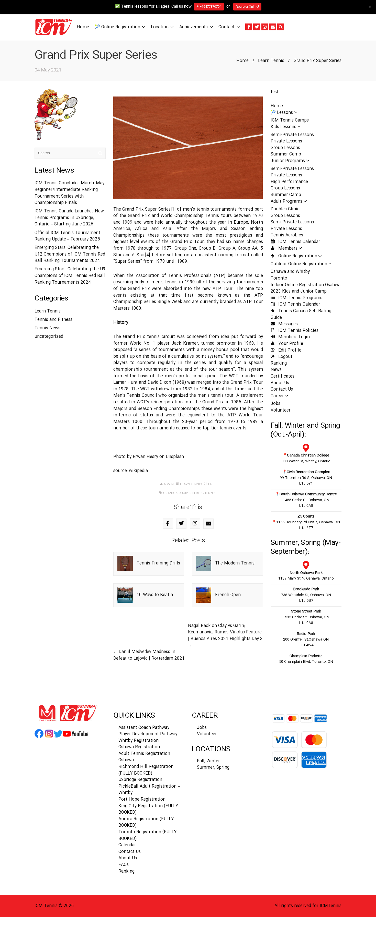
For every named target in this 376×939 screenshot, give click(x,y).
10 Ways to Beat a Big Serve (155, 603)
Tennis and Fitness (53, 319)
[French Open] (203, 595)
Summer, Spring (213, 767)
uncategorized (49, 336)
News (276, 369)
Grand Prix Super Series (182, 493)
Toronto (279, 278)
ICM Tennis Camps (290, 120)
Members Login (293, 337)
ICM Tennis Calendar (298, 241)
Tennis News (47, 328)
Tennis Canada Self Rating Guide (301, 314)
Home (242, 60)
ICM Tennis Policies (297, 330)
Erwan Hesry (145, 456)
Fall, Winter (208, 761)
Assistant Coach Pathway (143, 727)
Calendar (127, 845)
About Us (280, 383)
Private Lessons (286, 141)
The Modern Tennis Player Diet (235, 571)
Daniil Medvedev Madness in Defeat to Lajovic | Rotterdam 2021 (149, 655)
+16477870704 (210, 6)
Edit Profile (289, 350)
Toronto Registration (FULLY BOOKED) (147, 835)
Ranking (279, 363)
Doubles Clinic (285, 209)
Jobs (275, 403)
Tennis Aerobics (287, 235)
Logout (284, 356)
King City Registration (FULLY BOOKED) (148, 809)
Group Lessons (285, 148)
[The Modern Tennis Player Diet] (203, 563)
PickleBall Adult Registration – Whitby (149, 790)
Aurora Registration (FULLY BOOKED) (146, 822)
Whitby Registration (138, 740)
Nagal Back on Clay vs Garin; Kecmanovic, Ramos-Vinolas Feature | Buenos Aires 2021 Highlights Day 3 (225, 632)
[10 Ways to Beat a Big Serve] (125, 595)
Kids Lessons (283, 127)
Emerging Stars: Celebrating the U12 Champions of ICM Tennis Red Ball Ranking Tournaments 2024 (70, 254)
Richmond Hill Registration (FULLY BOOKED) (145, 770)
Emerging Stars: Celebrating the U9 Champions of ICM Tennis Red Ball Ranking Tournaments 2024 (70, 276)
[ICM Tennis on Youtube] (75, 737)
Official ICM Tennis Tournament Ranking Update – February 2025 (67, 236)
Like (211, 484)
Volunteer (281, 410)
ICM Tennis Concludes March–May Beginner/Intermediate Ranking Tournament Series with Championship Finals (69, 193)
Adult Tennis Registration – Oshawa (145, 757)
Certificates (282, 376)
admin (169, 484)
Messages (287, 324)
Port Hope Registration (141, 799)
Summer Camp (286, 154)
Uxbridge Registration (140, 779)
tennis (210, 493)
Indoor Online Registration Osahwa (305, 285)
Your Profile (290, 343)
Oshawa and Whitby (290, 271)
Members (287, 248)
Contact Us (282, 389)
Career (277, 396)
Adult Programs (286, 201)
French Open (228, 595)
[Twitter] (256, 26)
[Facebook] (248, 26)
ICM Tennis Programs (299, 298)
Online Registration (297, 256)
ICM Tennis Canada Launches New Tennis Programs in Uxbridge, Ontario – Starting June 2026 (69, 218)
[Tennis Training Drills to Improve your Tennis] (125, 563)
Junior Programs (288, 161)
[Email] (272, 26)
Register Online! (247, 6)
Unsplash (175, 456)
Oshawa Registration (139, 747)
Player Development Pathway (147, 734)
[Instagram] (264, 26)
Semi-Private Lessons (292, 134)
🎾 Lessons (282, 112)
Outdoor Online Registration (299, 264)
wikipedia (138, 470)
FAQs (123, 864)
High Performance (289, 181)
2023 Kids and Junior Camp (299, 291)
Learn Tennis (271, 60)
